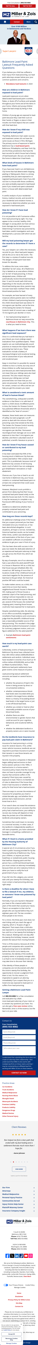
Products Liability (8, 1107)
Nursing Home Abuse (10, 1096)
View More (19, 1169)
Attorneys (6, 1191)
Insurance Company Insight (13, 1211)
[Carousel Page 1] (10, 1162)
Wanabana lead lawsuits (16, 84)
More (28, 22)
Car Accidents (7, 1087)
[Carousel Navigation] (19, 1162)
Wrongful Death (8, 1098)
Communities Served (11, 1201)
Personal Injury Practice (12, 1197)
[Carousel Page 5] (21, 1162)
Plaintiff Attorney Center (12, 1207)
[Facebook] (7, 1256)
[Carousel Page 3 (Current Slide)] (16, 1162)
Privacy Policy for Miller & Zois (19, 1300)
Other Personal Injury (10, 1116)
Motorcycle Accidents (10, 1101)
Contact (17, 22)
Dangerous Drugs (8, 1110)
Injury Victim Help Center (13, 1204)
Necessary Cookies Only (12, 1339)
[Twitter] (12, 1256)
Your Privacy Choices (16, 1285)
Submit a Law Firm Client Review (19, 1176)
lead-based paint (22, 146)
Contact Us (19, 1306)
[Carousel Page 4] (19, 1162)
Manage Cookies (20, 1287)
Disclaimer (19, 1296)
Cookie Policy (29, 1285)
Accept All (11, 1334)
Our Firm (6, 1187)
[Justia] (21, 1256)
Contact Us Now (19, 1073)
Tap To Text (27, 6)
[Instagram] (30, 1256)
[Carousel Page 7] (27, 1162)
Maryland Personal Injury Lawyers (19, 14)
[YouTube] (26, 1256)
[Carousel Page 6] (24, 1162)
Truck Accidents (8, 1090)
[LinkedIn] (17, 1256)
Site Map (19, 1303)
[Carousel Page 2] (13, 1162)
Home (5, 22)
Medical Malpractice (9, 1093)
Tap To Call (10, 6)
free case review (20, 1006)
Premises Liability (8, 1104)
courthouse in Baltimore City (18, 322)
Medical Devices (8, 1113)
